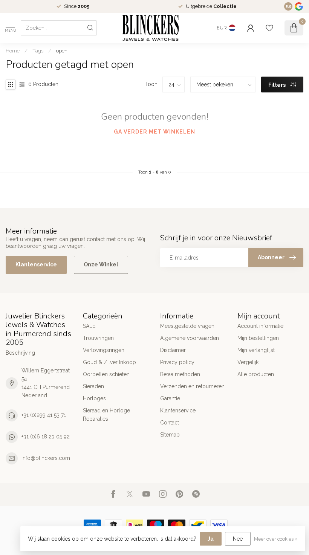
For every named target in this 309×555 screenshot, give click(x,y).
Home (13, 51)
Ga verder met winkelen (154, 132)
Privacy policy (177, 362)
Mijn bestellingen (258, 338)
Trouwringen (98, 338)
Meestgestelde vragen (187, 326)
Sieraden (93, 386)
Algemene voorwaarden (189, 338)
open (61, 51)
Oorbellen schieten (106, 374)
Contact (169, 423)
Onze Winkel (101, 264)
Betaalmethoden (180, 374)
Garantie (170, 398)
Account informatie (260, 326)
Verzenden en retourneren (192, 386)
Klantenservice (36, 264)
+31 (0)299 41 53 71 (43, 415)
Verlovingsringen (103, 350)
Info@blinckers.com (45, 458)
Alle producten (255, 374)
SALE (89, 326)
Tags (37, 51)
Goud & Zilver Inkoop (109, 362)
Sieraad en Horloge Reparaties (106, 414)
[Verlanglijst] (269, 27)
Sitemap (170, 435)
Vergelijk (248, 362)
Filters (277, 85)
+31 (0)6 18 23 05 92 (45, 437)
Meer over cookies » (276, 539)
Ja (211, 539)
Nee (238, 539)
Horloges (94, 398)
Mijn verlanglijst (256, 350)
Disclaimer (173, 350)
